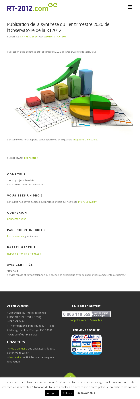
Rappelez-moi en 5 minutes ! (24, 253)
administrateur (55, 36)
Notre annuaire (18, 348)
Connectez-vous (16, 219)
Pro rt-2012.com (87, 201)
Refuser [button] (67, 393)
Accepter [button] (52, 393)
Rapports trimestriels (85, 139)
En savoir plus (86, 393)
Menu (130, 6)
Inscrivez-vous (15, 236)
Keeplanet (31, 158)
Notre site (15, 357)
